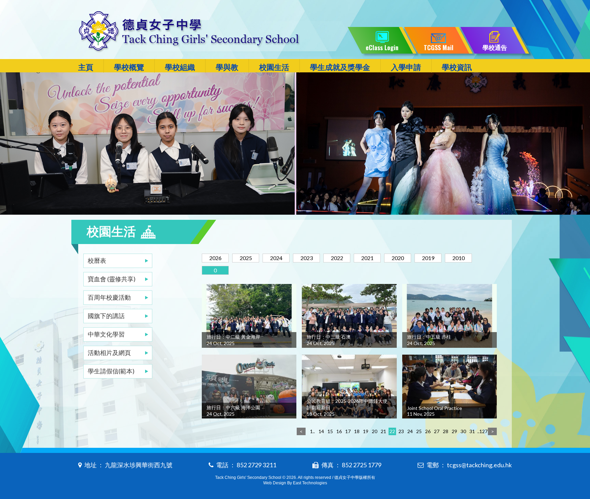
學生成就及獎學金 (340, 67)
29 (454, 431)
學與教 (227, 67)
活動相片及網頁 (109, 352)
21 (383, 431)
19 (365, 431)
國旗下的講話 (106, 315)
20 (374, 431)
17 (348, 431)
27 (436, 431)
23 (401, 431)
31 (472, 431)
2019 (428, 258)
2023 (306, 258)
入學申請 (406, 67)
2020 (398, 258)
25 (419, 431)
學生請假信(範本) (111, 371)
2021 (367, 258)
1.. (312, 431)
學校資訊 (457, 67)
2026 (215, 258)
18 (357, 431)
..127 (481, 431)
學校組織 (180, 67)
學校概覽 (129, 67)
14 (321, 431)
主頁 (85, 67)
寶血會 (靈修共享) (112, 279)
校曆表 (97, 260)
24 (410, 431)
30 (463, 431)
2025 (246, 258)
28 (445, 431)
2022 (337, 258)
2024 (276, 258)
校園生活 (274, 67)
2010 (458, 258)
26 (428, 431)
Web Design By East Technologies (295, 483)
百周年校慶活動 (109, 297)
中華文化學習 (106, 334)
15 (330, 431)
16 (339, 431)
